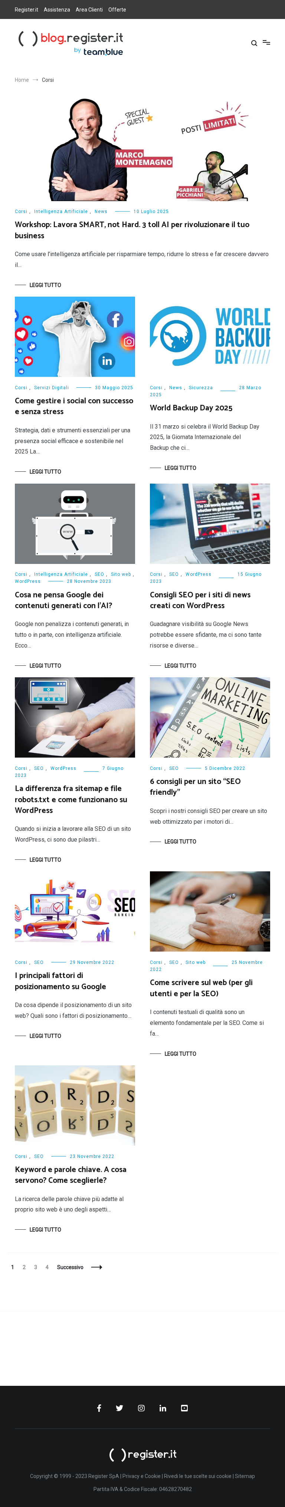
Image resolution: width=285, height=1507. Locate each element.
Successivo (70, 1267)
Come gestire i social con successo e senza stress (74, 406)
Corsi (21, 211)
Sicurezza (201, 387)
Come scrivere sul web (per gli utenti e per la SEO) (201, 988)
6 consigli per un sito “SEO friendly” (195, 787)
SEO (99, 574)
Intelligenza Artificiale (61, 211)
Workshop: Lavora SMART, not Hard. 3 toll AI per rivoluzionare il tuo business (132, 230)
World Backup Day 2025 (191, 408)
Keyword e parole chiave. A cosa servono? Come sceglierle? (71, 1175)
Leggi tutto (45, 285)
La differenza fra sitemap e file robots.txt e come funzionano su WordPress (71, 799)
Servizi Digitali (51, 387)
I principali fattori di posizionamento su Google (60, 981)
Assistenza (57, 10)
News (101, 211)
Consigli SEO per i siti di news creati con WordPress (200, 600)
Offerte (117, 10)
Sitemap (245, 1476)
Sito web (121, 574)
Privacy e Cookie (141, 1476)
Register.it (26, 10)
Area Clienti (89, 10)
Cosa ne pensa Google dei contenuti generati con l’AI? (63, 600)
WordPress (28, 581)
